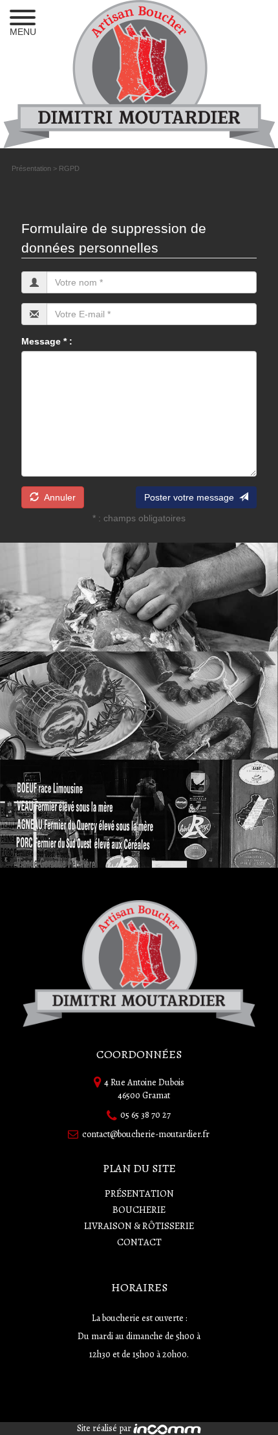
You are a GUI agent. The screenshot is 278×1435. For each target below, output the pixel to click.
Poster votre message (191, 497)
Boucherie (139, 1209)
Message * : (46, 341)
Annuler (57, 497)
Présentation (32, 168)
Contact (139, 1242)
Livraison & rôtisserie (139, 1225)
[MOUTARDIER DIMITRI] (139, 74)
